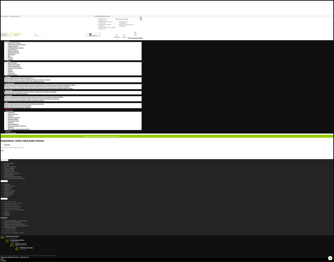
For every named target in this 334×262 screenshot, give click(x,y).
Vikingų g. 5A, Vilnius (104, 25)
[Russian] (141, 19)
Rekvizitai (4, 199)
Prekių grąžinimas (13, 124)
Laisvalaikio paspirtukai (49, 92)
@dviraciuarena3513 (14, 16)
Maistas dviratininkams (16, 105)
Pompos (41, 99)
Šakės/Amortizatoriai (56, 86)
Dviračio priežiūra (20, 104)
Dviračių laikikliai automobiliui (34, 104)
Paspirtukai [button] (8, 90)
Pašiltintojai (28, 80)
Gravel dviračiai (12, 49)
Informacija (4, 160)
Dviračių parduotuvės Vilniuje (102, 16)
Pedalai (6, 86)
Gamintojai (11, 112)
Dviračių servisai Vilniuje (122, 19)
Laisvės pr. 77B (123, 22)
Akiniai (6, 78)
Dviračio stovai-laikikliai (45, 97)
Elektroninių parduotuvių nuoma (10, 257)
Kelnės (26, 78)
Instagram (7, 215)
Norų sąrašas (8, 187)
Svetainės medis (8, 194)
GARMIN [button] (7, 61)
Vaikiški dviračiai (13, 46)
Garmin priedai (12, 63)
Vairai (15, 88)
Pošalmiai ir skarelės (44, 80)
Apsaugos (18, 78)
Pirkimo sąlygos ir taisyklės (11, 173)
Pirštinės (35, 80)
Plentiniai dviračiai (13, 51)
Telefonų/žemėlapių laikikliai (23, 100)
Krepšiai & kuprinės (33, 99)
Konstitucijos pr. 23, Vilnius (106, 28)
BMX (9, 56)
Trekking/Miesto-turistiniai (16, 48)
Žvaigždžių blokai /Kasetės (65, 88)
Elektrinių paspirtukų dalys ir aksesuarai (30, 92)
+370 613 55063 (15, 221)
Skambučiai (55, 99)
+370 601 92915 (16, 225)
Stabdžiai (37, 86)
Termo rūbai (29, 81)
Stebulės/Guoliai (45, 86)
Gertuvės (7, 99)
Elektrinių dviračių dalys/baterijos (35, 85)
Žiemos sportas (20, 107)
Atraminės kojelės (25, 97)
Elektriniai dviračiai (13, 53)
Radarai (10, 69)
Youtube (6, 211)
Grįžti (2, 150)
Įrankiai (6, 105)
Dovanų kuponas (13, 114)
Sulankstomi (11, 54)
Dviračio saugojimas (14, 117)
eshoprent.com (24, 257)
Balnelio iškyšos (20, 85)
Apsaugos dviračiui (14, 97)
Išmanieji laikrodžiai (14, 66)
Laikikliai (10, 71)
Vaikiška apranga (38, 81)
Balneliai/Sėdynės (9, 85)
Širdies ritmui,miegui (14, 64)
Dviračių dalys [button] (9, 83)
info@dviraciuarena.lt (10, 227)
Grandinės (48, 85)
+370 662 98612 (14, 224)
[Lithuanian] (141, 17)
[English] (141, 18)
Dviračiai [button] (7, 41)
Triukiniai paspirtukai (21, 93)
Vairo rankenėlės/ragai (50, 88)
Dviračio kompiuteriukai (15, 68)
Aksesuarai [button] (8, 95)
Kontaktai (7, 196)
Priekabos (28, 107)
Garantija (10, 122)
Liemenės (7, 80)
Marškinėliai (14, 80)
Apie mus (10, 116)
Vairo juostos (29, 88)
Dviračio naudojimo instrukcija (17, 126)
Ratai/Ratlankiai (29, 86)
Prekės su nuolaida (9, 191)
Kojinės (31, 78)
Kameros (54, 85)
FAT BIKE (10, 58)
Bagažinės (34, 97)
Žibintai (41, 100)
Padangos (60, 85)
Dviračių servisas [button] (10, 133)
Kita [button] (6, 102)
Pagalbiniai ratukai (69, 85)
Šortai (24, 81)
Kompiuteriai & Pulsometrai (18, 99)
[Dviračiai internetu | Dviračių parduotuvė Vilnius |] (14, 36)
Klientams (4, 181)
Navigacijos (11, 73)
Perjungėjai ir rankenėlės (16, 86)
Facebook (7, 213)
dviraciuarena (4, 16)
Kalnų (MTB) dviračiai (14, 43)
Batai (22, 78)
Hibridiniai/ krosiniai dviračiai (16, 44)
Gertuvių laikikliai (58, 97)
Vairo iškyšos (21, 88)
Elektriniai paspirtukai (11, 92)
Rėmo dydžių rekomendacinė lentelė (18, 129)
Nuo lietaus (21, 80)
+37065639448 (12, 222)
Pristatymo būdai (13, 119)
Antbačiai (12, 78)
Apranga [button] (8, 76)
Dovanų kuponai (9, 104)
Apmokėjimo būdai (13, 121)
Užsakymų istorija (9, 186)
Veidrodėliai (35, 100)
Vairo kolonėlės (38, 88)
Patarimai (11, 127)
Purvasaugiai (48, 99)
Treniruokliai (27, 105)
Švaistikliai (66, 86)
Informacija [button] (9, 111)
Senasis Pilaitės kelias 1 (105, 22)
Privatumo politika (9, 168)
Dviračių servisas (9, 163)
